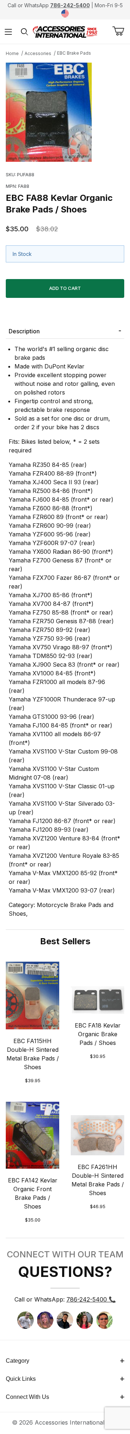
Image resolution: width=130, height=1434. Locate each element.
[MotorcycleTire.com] (65, 31)
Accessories (38, 53)
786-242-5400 (70, 5)
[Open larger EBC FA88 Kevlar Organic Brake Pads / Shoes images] (65, 112)
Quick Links (21, 1379)
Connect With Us (27, 1397)
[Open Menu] (8, 32)
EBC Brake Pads (74, 53)
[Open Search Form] (24, 32)
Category (17, 1361)
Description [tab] (24, 331)
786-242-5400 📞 (91, 1299)
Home (12, 53)
